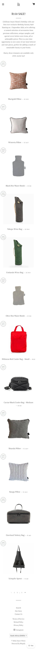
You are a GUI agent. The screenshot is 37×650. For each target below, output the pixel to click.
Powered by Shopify (18, 643)
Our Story (18, 611)
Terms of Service (18, 619)
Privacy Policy (18, 625)
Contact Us (18, 614)
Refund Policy (18, 622)
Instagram (19, 630)
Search (18, 608)
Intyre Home (21, 641)
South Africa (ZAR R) (17, 636)
